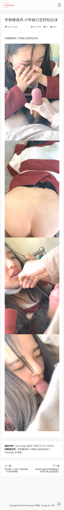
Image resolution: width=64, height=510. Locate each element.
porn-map (12, 26)
